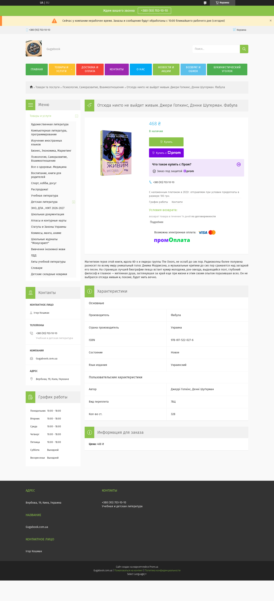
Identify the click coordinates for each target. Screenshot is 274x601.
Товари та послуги (48, 87)
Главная (37, 69)
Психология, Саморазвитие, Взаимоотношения (93, 87)
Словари (36, 268)
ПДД (34, 255)
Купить (168, 141)
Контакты (117, 69)
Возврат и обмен (193, 69)
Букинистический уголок (227, 69)
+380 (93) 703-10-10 (154, 10)
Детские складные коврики (49, 274)
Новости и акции (166, 69)
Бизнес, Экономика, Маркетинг (51, 150)
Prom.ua (153, 567)
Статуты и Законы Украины (48, 227)
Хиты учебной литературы (48, 261)
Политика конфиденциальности (163, 570)
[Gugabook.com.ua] (34, 55)
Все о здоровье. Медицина (49, 167)
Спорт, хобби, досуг (44, 183)
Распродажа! (39, 189)
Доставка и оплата (90, 69)
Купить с (161, 152)
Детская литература (44, 202)
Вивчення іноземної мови (48, 249)
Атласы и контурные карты (48, 220)
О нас (141, 69)
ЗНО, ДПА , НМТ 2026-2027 (47, 208)
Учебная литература (44, 195)
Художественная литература (50, 124)
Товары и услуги (61, 69)
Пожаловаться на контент (128, 570)
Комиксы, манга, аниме (46, 233)
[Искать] (244, 49)
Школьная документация (47, 214)
